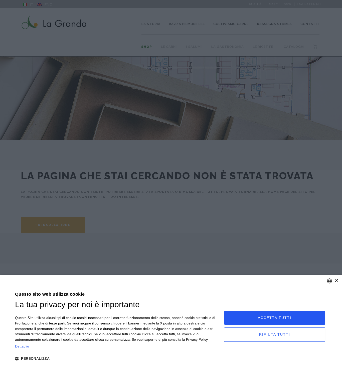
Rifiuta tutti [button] (274, 334)
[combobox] (329, 280)
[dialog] (171, 324)
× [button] (336, 280)
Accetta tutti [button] (274, 318)
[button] (116, 358)
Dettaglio (22, 346)
